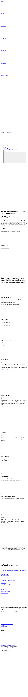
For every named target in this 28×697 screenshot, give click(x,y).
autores (2, 13)
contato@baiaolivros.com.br (7, 647)
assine (16, 611)
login (2, 632)
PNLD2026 (3, 50)
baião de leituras (4, 75)
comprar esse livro (5, 231)
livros (2, 1)
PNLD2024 (3, 38)
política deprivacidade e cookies (4, 627)
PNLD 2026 (6, 148)
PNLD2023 (3, 26)
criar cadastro (9, 132)
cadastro (5, 632)
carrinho (9, 632)
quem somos (3, 63)
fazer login (3, 132)
